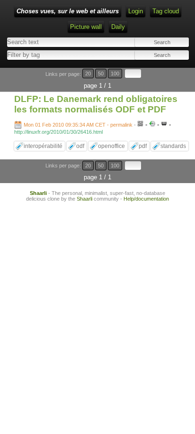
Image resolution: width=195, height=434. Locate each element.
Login (135, 11)
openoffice (111, 146)
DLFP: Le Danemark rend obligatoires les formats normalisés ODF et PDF (95, 104)
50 (101, 73)
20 (88, 73)
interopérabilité (43, 146)
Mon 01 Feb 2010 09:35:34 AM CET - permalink (78, 125)
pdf (143, 146)
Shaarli (38, 193)
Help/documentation (146, 199)
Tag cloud (165, 11)
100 (115, 73)
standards (173, 146)
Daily (118, 26)
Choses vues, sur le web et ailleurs (68, 11)
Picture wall (86, 26)
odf (80, 146)
